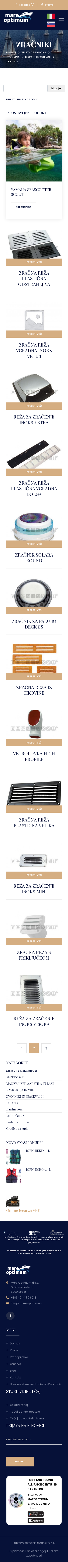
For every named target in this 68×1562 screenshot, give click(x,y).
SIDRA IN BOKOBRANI (38, 57)
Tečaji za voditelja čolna (27, 1418)
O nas (14, 1350)
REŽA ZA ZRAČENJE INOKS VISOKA (34, 1021)
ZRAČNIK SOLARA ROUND (34, 557)
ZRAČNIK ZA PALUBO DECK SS (34, 624)
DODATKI (12, 1103)
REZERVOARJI (16, 1077)
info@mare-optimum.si (26, 1303)
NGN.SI (50, 1543)
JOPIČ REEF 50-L (38, 1151)
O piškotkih (17, 1551)
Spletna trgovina (34, 52)
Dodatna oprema (17, 1122)
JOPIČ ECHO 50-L (38, 1169)
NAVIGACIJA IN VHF (20, 1090)
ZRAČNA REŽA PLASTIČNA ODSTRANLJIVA (34, 278)
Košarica (26, 5)
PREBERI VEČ (34, 262)
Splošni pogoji (36, 1551)
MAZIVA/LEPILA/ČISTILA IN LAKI (30, 1084)
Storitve (15, 1364)
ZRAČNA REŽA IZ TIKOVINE (34, 690)
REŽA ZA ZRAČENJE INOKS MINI (34, 888)
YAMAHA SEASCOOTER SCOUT (31, 192)
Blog (13, 1371)
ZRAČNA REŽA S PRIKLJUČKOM (34, 955)
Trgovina (12, 57)
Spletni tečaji (19, 1405)
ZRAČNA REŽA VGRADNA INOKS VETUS (34, 350)
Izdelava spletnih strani (29, 1543)
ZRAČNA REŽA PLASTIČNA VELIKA (34, 822)
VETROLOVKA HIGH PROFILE (34, 756)
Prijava (49, 5)
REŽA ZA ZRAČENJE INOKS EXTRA (34, 419)
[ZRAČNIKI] (18, 17)
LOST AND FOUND (40, 1480)
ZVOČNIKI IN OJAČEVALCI (25, 1096)
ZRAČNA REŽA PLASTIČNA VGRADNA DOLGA (34, 488)
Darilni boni (14, 1109)
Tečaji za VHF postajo (25, 1412)
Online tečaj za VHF (23, 1210)
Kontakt (15, 1377)
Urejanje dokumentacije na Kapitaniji (35, 1384)
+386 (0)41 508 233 (23, 1297)
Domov (11, 52)
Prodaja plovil (19, 1357)
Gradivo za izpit (17, 1128)
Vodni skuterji (15, 1116)
